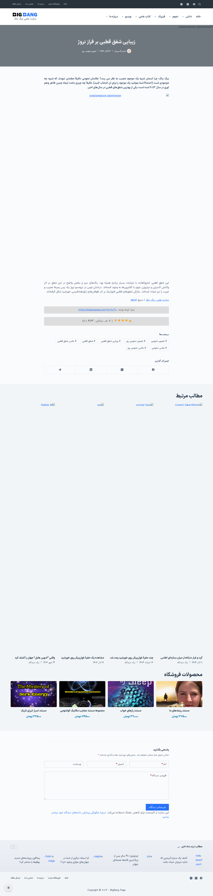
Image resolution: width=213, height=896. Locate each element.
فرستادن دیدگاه (157, 807)
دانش (189, 17)
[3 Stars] (122, 320)
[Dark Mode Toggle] (8, 887)
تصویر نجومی (159, 341)
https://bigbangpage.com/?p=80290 (97, 310)
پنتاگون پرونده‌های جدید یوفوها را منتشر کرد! (27, 860)
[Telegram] (59, 370)
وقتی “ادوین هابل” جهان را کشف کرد (35, 658)
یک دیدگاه (182, 662)
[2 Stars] (126, 320)
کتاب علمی (145, 17)
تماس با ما (29, 4)
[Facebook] (194, 4)
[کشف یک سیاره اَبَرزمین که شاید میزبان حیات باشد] (196, 860)
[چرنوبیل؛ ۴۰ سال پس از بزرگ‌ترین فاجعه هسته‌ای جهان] (147, 860)
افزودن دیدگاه (158, 776)
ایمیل (120, 764)
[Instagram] (181, 4)
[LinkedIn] (90, 370)
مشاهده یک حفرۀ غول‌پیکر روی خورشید (82, 658)
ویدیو (128, 17)
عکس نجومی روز (136, 348)
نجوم (175, 17)
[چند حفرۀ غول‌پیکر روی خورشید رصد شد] (131, 527)
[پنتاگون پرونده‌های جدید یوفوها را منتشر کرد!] (49, 860)
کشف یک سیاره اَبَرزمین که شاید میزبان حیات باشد (173, 860)
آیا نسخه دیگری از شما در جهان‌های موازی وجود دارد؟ (74, 860)
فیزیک (161, 17)
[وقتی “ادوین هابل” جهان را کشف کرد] (33, 527)
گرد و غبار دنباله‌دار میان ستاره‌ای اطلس (181, 658)
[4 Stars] (119, 320)
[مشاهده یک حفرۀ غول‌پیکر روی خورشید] (82, 527)
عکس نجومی (159, 348)
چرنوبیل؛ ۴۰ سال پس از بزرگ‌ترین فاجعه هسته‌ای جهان (125, 860)
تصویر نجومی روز (89, 51)
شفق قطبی (88, 341)
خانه (65, 4)
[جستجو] (200, 4)
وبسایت (77, 764)
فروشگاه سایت (54, 4)
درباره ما (41, 4)
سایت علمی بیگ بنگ (25, 19)
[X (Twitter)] (188, 4)
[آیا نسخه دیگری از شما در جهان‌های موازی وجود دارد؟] (98, 860)
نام (164, 764)
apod (134, 300)
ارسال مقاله (16, 4)
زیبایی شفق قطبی (111, 341)
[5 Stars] (115, 320)
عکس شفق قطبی (67, 341)
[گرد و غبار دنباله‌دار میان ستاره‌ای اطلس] (180, 527)
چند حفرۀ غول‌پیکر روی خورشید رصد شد (131, 658)
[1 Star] (130, 321)
